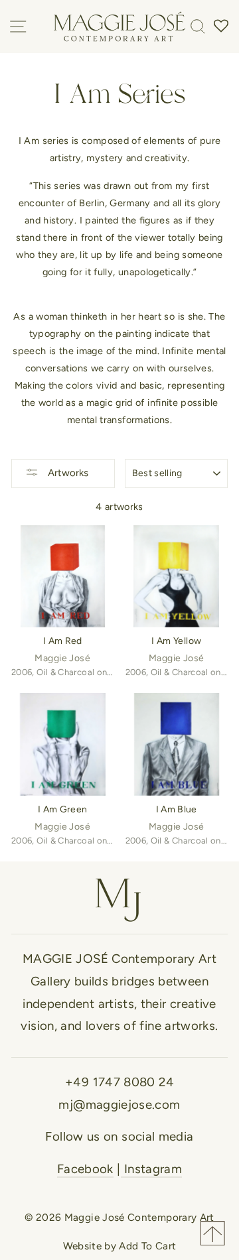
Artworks (66, 473)
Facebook (85, 1168)
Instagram (152, 1168)
